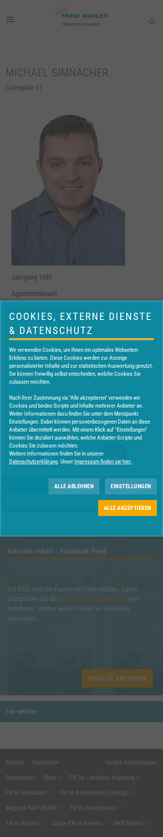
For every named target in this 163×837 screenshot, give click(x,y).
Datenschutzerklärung (33, 461)
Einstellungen (131, 486)
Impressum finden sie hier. (103, 461)
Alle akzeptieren (127, 508)
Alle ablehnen (74, 486)
